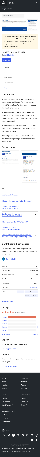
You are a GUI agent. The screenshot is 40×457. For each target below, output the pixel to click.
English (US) (34, 287)
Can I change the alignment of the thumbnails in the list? (12, 215)
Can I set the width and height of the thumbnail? (10, 207)
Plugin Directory (7, 9)
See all (35, 334)
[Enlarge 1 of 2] (17, 153)
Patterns (24, 388)
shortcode (21, 292)
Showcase (24, 378)
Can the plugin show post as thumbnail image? (11, 228)
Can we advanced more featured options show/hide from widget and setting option (17, 236)
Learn (4, 395)
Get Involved (25, 395)
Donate (24, 402)
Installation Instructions (10, 195)
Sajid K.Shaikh (9, 55)
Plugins (23, 385)
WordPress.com (8, 411)
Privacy (4, 388)
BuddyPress (7, 422)
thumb (35, 292)
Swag (24, 405)
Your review (6, 334)
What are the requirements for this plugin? (17, 201)
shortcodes (28, 292)
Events (23, 398)
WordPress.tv (7, 405)
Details (6, 68)
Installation (8, 78)
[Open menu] (37, 3)
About (4, 378)
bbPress (6, 418)
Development (8, 83)
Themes (24, 382)
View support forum (9, 349)
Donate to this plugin (9, 366)
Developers (6, 402)
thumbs (35, 295)
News (4, 382)
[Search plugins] (22, 16)
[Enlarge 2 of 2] (35, 153)
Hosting (4, 385)
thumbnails (28, 295)
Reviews (7, 73)
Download (6, 60)
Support (7, 88)
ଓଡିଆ (8, 430)
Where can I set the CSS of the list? (15, 222)
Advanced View (7, 301)
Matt (4, 415)
